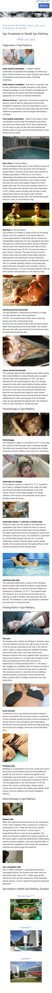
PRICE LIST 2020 (26, 39)
